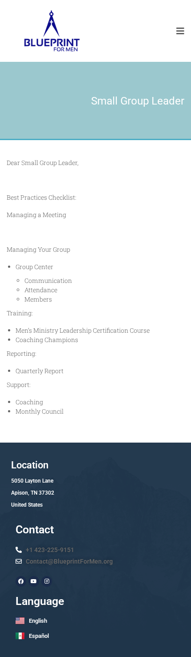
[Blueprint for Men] (51, 31)
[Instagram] (46, 581)
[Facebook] (21, 581)
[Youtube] (33, 581)
